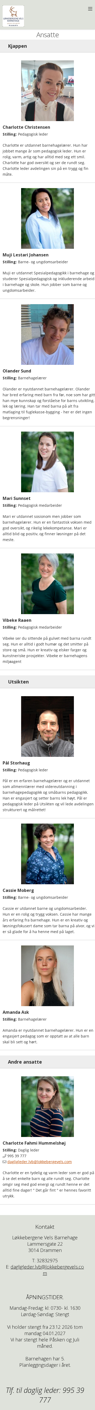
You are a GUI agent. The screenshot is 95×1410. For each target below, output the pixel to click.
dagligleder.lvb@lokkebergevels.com (39, 1161)
